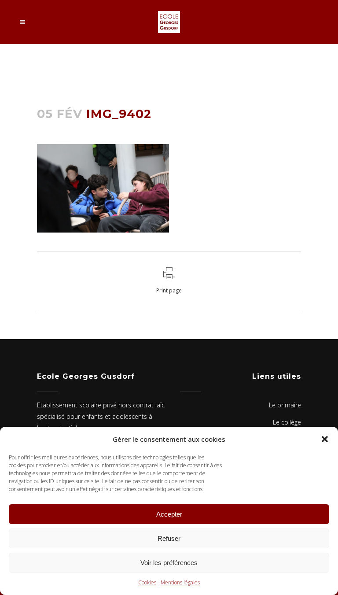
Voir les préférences (169, 562)
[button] (324, 439)
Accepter (169, 514)
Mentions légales (180, 582)
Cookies (147, 582)
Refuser (169, 538)
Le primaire (285, 405)
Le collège (287, 422)
